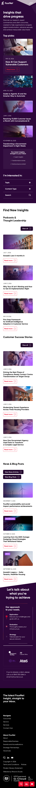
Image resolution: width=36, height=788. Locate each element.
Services (6, 725)
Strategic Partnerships (11, 748)
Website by (13, 772)
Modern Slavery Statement (13, 768)
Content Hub (8, 728)
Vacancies (7, 751)
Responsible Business (10, 741)
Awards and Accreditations (13, 744)
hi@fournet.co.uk (17, 677)
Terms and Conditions (11, 764)
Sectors (6, 722)
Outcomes (7, 718)
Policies (23, 764)
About (5, 738)
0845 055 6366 (18, 674)
